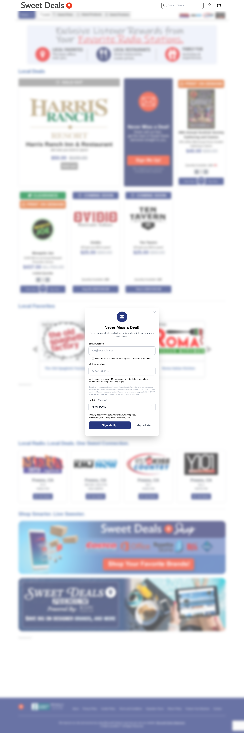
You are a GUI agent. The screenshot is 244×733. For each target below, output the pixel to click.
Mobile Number (97, 364)
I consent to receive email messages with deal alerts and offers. (123, 358)
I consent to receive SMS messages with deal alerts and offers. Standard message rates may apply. (120, 380)
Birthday (98, 400)
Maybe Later (144, 425)
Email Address (96, 343)
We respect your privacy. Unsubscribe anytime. (110, 417)
